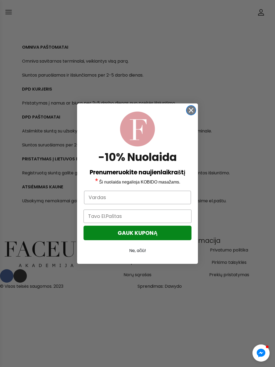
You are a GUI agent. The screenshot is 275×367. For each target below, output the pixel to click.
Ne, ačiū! (137, 250)
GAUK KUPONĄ (137, 233)
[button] (261, 353)
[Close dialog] (191, 110)
